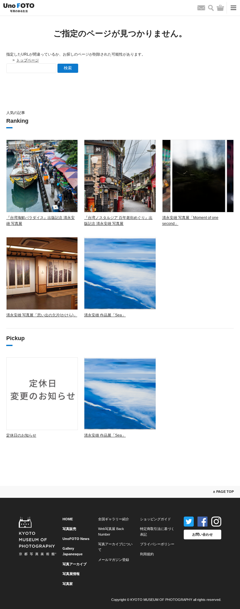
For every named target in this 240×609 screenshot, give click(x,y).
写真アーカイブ (74, 564)
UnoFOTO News (75, 539)
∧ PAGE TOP (223, 491)
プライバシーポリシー (157, 544)
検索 (68, 68)
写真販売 (69, 529)
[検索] (211, 8)
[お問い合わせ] (201, 7)
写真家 (67, 584)
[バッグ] (220, 8)
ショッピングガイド (155, 519)
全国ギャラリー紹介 (113, 519)
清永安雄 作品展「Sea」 (105, 315)
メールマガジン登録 (113, 560)
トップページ (27, 60)
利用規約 (147, 554)
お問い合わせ (202, 534)
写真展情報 (71, 574)
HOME (67, 519)
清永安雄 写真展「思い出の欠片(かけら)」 (41, 315)
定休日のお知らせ (21, 435)
